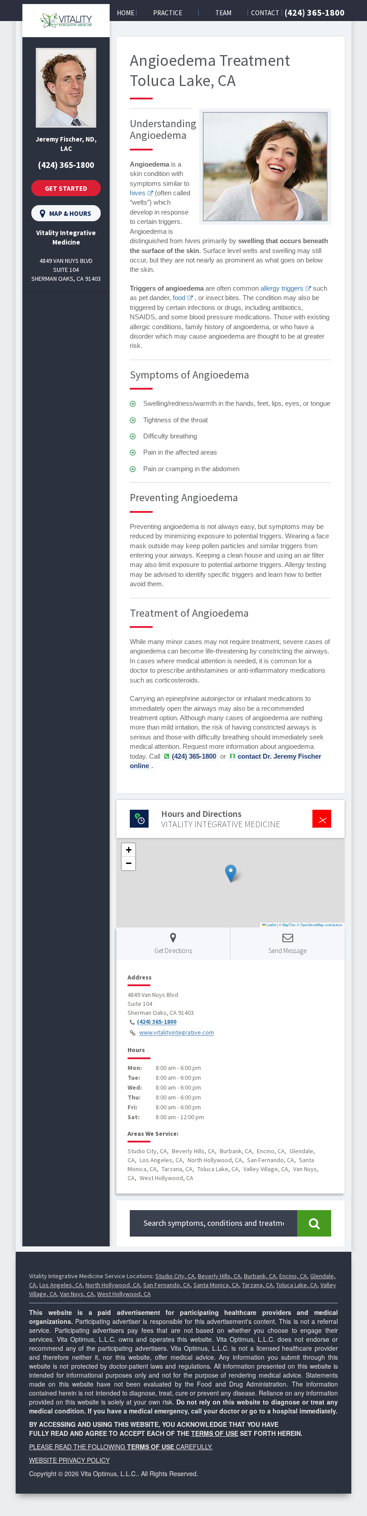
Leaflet (270, 924)
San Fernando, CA (166, 1285)
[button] (230, 873)
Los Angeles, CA (60, 1285)
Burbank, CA (260, 1276)
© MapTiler (287, 924)
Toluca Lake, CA (296, 1285)
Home (125, 13)
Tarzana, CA (257, 1285)
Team (223, 13)
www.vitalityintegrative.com (176, 1033)
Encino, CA (293, 1276)
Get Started (66, 188)
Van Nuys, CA (77, 1294)
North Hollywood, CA (112, 1285)
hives (137, 193)
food (179, 297)
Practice (167, 13)
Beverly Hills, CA (219, 1276)
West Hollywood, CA (124, 1294)
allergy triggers (281, 288)
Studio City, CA (175, 1276)
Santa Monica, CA (216, 1285)
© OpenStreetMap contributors (319, 924)
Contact (265, 13)
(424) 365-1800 (315, 12)
